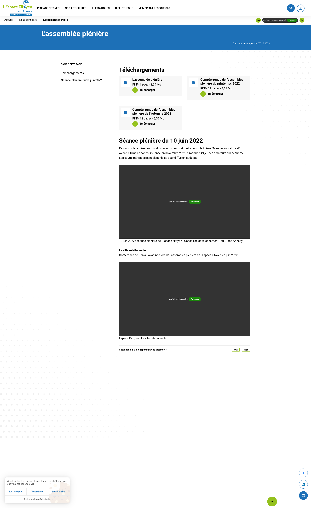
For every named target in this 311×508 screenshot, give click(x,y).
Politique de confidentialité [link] (37, 499)
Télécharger (147, 89)
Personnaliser (59, 491)
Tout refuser (37, 491)
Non (246, 349)
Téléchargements (72, 73)
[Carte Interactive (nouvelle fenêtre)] (303, 495)
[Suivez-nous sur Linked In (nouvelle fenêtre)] (303, 484)
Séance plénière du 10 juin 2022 (81, 80)
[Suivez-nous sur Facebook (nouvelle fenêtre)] (303, 473)
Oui (236, 349)
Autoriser (292, 20)
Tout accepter (16, 491)
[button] (258, 20)
